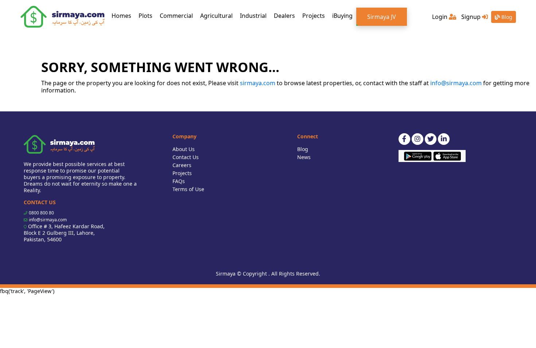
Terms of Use (188, 189)
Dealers (284, 16)
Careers (181, 165)
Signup (471, 17)
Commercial (176, 16)
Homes (123, 15)
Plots (145, 16)
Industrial (253, 16)
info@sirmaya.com (456, 83)
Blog (506, 16)
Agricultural (216, 16)
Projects (313, 16)
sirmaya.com (257, 83)
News (304, 157)
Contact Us (185, 157)
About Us (183, 149)
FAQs (178, 181)
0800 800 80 (41, 213)
